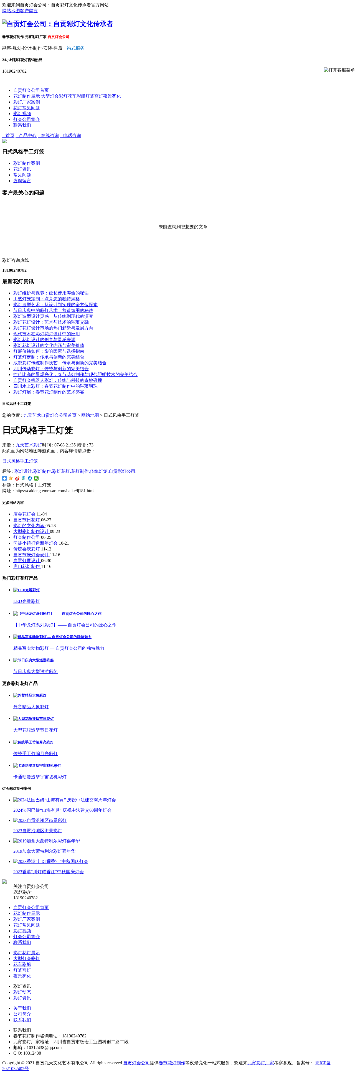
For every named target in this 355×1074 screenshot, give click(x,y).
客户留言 (29, 10)
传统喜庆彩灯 (27, 549)
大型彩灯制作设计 (31, 531)
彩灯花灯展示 (26, 952)
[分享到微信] (36, 478)
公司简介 (22, 1014)
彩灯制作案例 (26, 163)
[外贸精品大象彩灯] (30, 695)
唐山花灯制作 (27, 566)
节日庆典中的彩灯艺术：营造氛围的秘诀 (53, 310)
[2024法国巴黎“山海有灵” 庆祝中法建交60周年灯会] (64, 800)
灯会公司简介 (26, 119)
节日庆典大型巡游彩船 (35, 671)
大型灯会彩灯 (54, 96)
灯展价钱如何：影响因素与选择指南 (48, 351)
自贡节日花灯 (27, 519)
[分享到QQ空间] (11, 478)
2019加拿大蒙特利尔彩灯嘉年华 (44, 851)
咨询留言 (22, 180)
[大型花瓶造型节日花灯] (33, 719)
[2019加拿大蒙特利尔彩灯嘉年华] (46, 841)
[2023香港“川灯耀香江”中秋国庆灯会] (50, 861)
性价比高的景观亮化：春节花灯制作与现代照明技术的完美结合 (75, 374)
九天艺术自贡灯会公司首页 (50, 415)
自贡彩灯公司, (122, 471)
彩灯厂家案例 (26, 102)
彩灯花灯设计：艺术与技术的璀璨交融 (51, 322)
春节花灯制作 (172, 1062)
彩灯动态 (22, 992)
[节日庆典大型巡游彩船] (33, 660)
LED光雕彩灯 (26, 601)
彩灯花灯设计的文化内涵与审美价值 (48, 345)
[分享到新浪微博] (17, 478)
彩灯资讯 (22, 998)
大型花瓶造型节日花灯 (35, 730)
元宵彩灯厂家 (260, 1062)
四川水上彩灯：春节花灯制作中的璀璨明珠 (55, 386)
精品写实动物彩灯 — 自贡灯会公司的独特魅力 (58, 648)
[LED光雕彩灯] (26, 590)
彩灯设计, (23, 471)
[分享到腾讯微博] (23, 478)
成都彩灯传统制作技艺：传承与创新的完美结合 (59, 362)
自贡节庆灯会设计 (31, 554)
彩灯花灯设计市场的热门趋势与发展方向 (53, 328)
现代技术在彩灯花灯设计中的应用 (46, 333)
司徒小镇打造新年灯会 (36, 543)
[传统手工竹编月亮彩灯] (33, 742)
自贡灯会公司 (136, 1062)
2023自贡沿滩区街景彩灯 (37, 830)
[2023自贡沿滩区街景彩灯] (40, 820)
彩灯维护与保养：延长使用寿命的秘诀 (51, 293)
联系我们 (22, 125)
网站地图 (11, 10)
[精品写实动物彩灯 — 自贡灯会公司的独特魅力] (52, 637)
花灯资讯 (22, 169)
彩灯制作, (42, 471)
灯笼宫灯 (94, 96)
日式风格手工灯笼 (20, 461)
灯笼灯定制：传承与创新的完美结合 (48, 357)
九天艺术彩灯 (29, 445)
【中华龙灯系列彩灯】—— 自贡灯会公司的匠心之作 (64, 625)
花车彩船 (76, 96)
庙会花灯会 (25, 514)
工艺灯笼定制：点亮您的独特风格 (46, 298)
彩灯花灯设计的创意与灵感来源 (44, 339)
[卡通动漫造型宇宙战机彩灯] (37, 765)
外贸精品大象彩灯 (31, 706)
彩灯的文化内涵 (29, 525)
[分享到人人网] (30, 478)
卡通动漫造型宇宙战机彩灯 (40, 777)
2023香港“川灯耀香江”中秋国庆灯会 (48, 871)
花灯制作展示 (26, 96)
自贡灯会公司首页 (31, 90)
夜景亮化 (112, 96)
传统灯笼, (99, 471)
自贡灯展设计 (27, 560)
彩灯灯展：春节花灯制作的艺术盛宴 (48, 392)
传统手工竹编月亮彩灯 (35, 753)
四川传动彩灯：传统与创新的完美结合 (51, 368)
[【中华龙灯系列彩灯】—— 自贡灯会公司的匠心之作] (57, 613)
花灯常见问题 (26, 107)
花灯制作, (80, 471)
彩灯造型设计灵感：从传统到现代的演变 (53, 316)
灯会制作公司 (27, 537)
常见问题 (22, 174)
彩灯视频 (22, 113)
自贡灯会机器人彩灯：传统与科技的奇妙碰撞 (57, 380)
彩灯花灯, (61, 471)
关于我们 (22, 1008)
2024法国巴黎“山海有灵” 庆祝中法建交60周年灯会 (62, 810)
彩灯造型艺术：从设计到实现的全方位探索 (55, 304)
